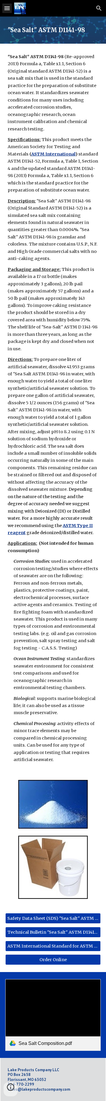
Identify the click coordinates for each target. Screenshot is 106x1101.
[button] (7, 8)
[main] (53, 30)
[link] (53, 1015)
